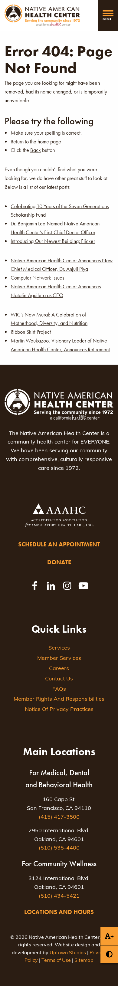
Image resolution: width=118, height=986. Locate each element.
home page (49, 141)
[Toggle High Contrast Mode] (109, 954)
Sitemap (83, 960)
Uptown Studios (68, 953)
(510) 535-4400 (59, 848)
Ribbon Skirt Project (31, 331)
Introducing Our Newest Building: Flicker (53, 240)
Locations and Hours (59, 912)
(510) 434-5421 (59, 896)
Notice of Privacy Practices (59, 709)
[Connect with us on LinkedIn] (50, 585)
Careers (59, 669)
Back (35, 149)
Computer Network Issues (37, 277)
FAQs (59, 689)
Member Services (59, 658)
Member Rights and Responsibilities (59, 699)
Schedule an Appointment (59, 544)
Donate (59, 562)
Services (59, 648)
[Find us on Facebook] (34, 585)
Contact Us (59, 679)
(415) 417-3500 (59, 817)
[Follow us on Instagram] (67, 585)
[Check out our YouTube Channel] (83, 585)
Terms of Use (56, 960)
